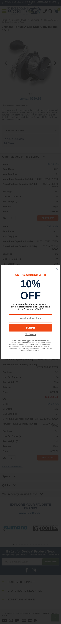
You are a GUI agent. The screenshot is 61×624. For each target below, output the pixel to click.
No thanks (30, 334)
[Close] (56, 268)
